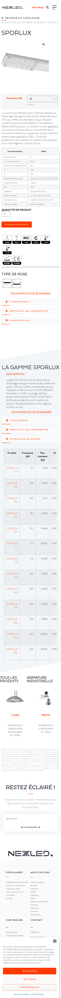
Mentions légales (37, 994)
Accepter (30, 971)
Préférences (29, 987)
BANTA (46, 715)
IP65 (7, 242)
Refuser (30, 979)
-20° (46, 242)
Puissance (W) (14, 98)
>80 (26, 242)
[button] (54, 941)
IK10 (17, 242)
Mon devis (38, 7)
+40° (7, 253)
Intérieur (15, 22)
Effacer (30, 104)
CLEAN (15, 715)
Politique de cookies (21, 994)
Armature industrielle (33, 22)
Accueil (5, 22)
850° (36, 242)
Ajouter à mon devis (16, 224)
